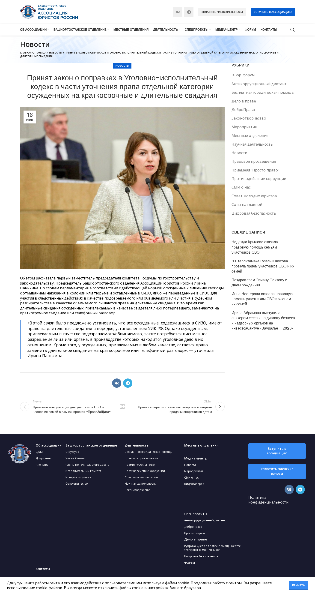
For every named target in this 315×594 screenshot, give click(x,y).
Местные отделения (250, 135)
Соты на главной (247, 204)
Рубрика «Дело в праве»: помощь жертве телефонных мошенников (212, 548)
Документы (43, 458)
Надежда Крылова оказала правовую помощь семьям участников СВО (255, 247)
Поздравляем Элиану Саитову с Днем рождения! (259, 283)
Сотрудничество (76, 484)
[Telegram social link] (188, 12)
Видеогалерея (194, 484)
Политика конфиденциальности (268, 500)
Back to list (122, 406)
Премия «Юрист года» (140, 465)
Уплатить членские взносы (222, 12)
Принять (298, 585)
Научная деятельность (252, 144)
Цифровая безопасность (254, 213)
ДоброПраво (243, 109)
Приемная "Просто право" (255, 170)
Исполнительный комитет (83, 471)
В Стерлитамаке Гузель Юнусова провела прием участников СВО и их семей (263, 266)
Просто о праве (194, 533)
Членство (42, 465)
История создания (78, 477)
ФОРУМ (189, 563)
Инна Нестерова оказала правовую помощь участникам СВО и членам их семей (262, 299)
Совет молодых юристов (254, 195)
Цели (39, 452)
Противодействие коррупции (259, 178)
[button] (277, 451)
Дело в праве (244, 101)
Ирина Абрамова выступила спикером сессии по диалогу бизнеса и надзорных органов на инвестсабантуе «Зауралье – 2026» (263, 320)
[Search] (292, 29)
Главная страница (33, 52)
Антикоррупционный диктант (259, 83)
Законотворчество (249, 118)
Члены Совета (75, 458)
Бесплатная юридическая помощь (263, 92)
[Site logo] (49, 11)
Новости (55, 52)
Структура (72, 452)
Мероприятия (244, 126)
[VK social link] (177, 12)
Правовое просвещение (254, 161)
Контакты (43, 569)
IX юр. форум (243, 75)
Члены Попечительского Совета (87, 465)
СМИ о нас (241, 187)
